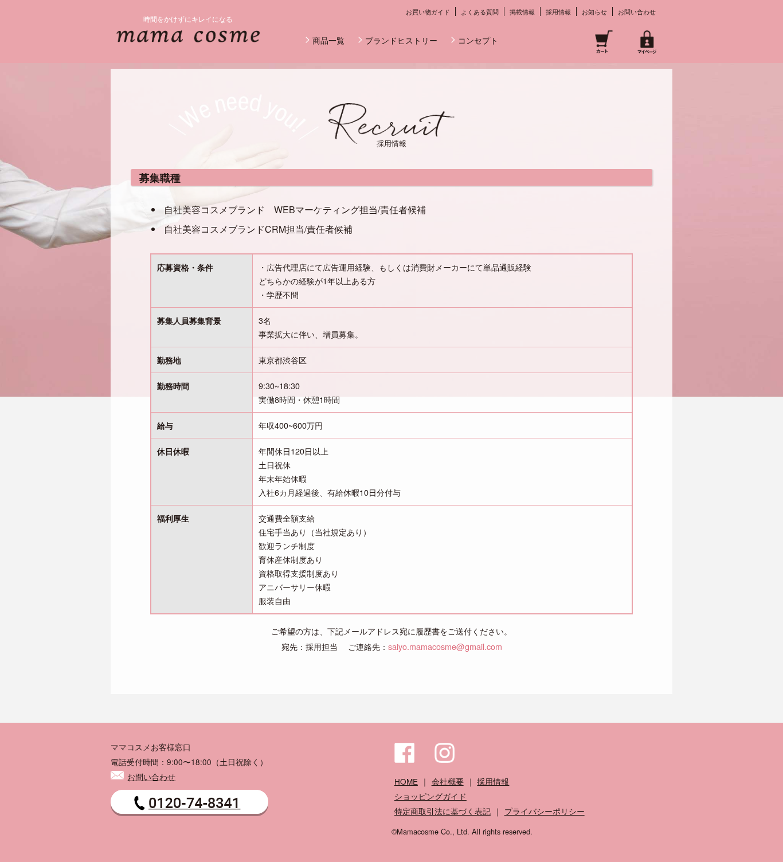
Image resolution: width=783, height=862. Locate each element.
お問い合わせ (637, 11)
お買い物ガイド (428, 11)
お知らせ (594, 11)
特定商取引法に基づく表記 (442, 811)
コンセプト (478, 40)
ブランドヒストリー (401, 40)
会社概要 (448, 781)
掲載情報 (522, 11)
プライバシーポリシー (544, 811)
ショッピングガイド (430, 796)
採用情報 (558, 11)
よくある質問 (480, 11)
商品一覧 (328, 40)
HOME (406, 781)
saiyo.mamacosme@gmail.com (445, 646)
